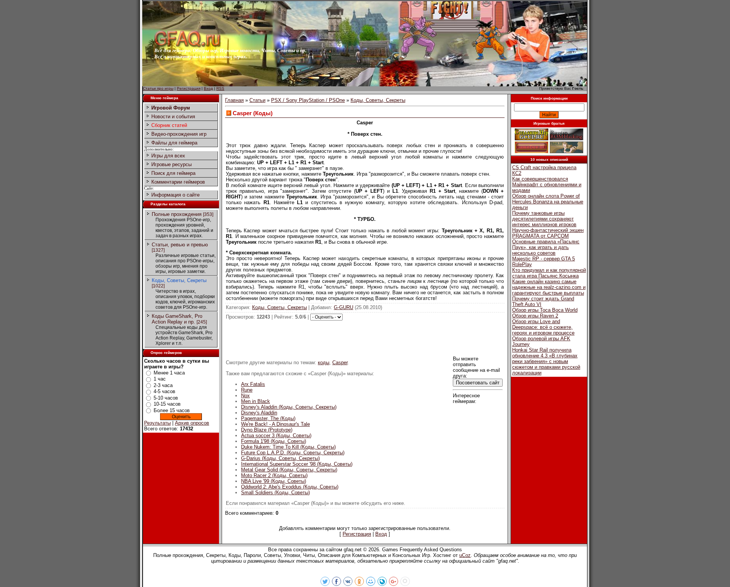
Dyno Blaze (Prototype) (266, 430)
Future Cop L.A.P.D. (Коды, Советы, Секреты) (292, 452)
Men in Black (255, 401)
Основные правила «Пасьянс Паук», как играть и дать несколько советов (545, 247)
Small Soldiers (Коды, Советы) (275, 492)
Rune (246, 390)
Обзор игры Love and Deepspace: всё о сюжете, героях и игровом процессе (543, 327)
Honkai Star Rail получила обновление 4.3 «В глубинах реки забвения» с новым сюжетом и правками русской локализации (546, 361)
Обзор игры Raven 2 (535, 316)
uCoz (465, 555)
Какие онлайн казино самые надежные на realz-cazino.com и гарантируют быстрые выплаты (549, 287)
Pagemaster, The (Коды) (268, 418)
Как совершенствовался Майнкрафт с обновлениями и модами (546, 184)
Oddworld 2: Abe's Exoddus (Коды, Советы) (289, 487)
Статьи (257, 100)
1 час (160, 379)
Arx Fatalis (253, 384)
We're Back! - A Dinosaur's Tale (275, 424)
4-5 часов (164, 391)
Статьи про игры (158, 88)
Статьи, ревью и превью (180, 244)
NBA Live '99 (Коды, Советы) (273, 481)
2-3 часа (163, 385)
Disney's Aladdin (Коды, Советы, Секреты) (288, 407)
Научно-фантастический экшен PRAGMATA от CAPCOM (548, 233)
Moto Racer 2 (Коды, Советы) (274, 475)
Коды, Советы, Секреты (179, 280)
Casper (340, 362)
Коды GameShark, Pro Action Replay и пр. (177, 319)
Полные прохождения (177, 214)
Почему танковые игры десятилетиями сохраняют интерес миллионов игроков (544, 218)
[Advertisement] (365, 337)
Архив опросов (192, 423)
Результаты (157, 423)
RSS (220, 88)
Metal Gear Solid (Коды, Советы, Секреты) (289, 470)
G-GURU (343, 307)
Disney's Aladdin (259, 413)
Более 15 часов (172, 410)
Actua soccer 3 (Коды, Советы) (276, 435)
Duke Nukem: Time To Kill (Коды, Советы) (288, 447)
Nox (245, 395)
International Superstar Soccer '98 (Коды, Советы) (296, 464)
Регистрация (188, 88)
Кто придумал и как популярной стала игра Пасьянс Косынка (549, 273)
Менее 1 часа (169, 373)
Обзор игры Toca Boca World (545, 310)
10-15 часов (167, 404)
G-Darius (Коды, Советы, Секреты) (280, 458)
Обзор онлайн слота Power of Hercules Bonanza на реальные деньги (547, 201)
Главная (234, 100)
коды (323, 362)
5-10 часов (166, 398)
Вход (208, 88)
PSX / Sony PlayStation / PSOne (308, 100)
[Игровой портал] (187, 46)
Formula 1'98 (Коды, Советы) (273, 441)
